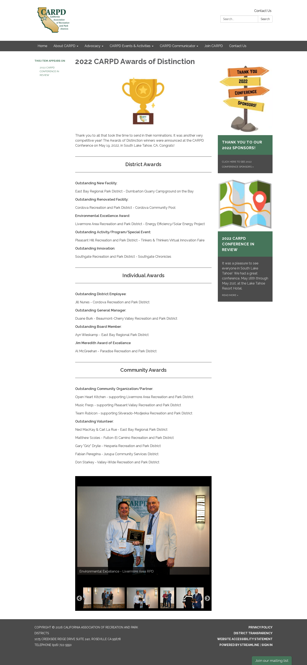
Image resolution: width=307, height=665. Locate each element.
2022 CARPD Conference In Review (49, 71)
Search (265, 19)
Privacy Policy (261, 627)
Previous (79, 598)
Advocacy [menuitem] (92, 46)
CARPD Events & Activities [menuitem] (130, 46)
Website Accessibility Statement (245, 639)
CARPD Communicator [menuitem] (177, 46)
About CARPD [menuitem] (64, 46)
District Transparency (253, 633)
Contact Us (262, 11)
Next (207, 598)
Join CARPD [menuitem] (213, 46)
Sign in (267, 645)
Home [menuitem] (42, 46)
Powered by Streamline (239, 645)
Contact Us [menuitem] (237, 46)
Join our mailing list (271, 660)
